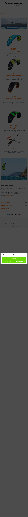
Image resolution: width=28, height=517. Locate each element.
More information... (16, 255)
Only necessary (8, 261)
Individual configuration (20, 261)
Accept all (14, 258)
